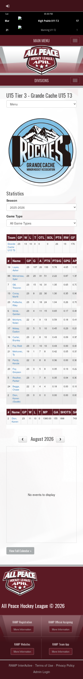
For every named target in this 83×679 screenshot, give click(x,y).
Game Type (14, 216)
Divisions (41, 80)
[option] (41, 23)
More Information (22, 629)
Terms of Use (44, 665)
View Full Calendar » (20, 550)
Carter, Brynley (16, 338)
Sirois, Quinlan (16, 312)
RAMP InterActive (20, 665)
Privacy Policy (65, 665)
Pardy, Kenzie (16, 361)
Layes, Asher (16, 268)
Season (11, 200)
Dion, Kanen (15, 420)
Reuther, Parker (17, 379)
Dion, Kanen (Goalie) (17, 398)
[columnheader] (12, 237)
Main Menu (41, 40)
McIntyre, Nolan (17, 321)
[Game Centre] (41, 27)
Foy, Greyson (17, 370)
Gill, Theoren (17, 286)
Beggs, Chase (16, 388)
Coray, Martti (16, 295)
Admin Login (41, 672)
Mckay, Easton (16, 330)
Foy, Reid (17, 345)
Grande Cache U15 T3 (11, 247)
